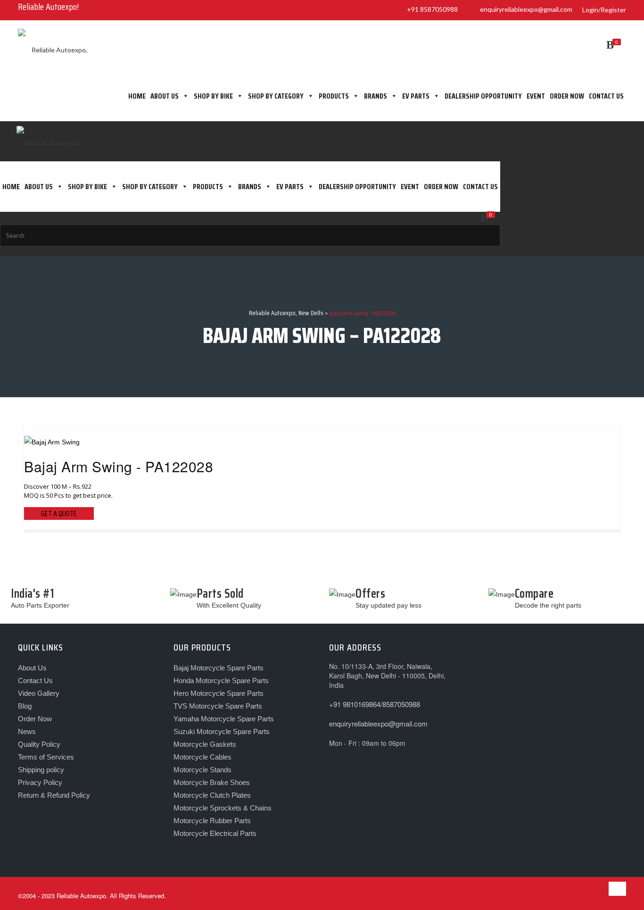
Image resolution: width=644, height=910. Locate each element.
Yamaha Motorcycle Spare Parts (223, 719)
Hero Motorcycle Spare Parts (218, 693)
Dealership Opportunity (483, 96)
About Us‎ (164, 96)
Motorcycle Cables (202, 757)
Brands (375, 96)
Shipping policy (41, 770)
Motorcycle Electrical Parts (214, 833)
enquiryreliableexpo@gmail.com (524, 9)
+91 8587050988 (431, 9)
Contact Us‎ (35, 680)
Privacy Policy (40, 782)
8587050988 (401, 704)
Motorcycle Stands (202, 770)
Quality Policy (39, 744)
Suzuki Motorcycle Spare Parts (221, 731)
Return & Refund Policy (54, 795)
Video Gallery (38, 693)
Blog (25, 706)
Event (536, 96)
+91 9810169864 (354, 704)
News (27, 731)
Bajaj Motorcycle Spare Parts (218, 668)
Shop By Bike (213, 96)
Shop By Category (276, 96)
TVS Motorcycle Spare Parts (217, 706)
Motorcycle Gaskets (204, 744)
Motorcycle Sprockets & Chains (222, 808)
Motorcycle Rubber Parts (212, 821)
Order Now (567, 96)
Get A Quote (59, 513)
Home (137, 96)
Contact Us (606, 96)
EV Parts (415, 96)
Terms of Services (46, 757)
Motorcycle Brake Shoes (211, 782)
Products (334, 96)
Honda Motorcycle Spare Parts (221, 680)
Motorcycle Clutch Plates (212, 795)
